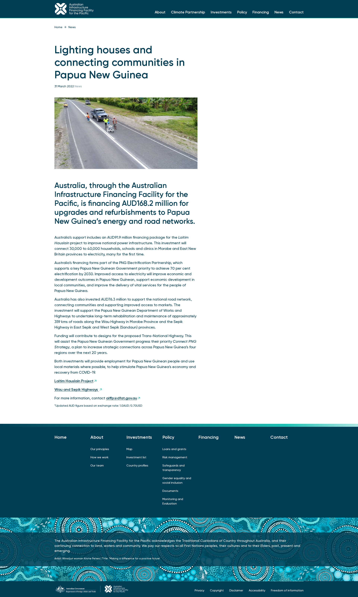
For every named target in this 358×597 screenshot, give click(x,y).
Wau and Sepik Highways (76, 389)
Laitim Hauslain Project (73, 381)
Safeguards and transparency (173, 468)
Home (58, 27)
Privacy (199, 590)
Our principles (99, 449)
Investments (221, 12)
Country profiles (137, 465)
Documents (170, 491)
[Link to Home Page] (83, 9)
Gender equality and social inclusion (176, 480)
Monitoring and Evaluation (172, 501)
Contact (296, 12)
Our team (97, 465)
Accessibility (257, 590)
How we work (99, 457)
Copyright (217, 590)
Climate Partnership (188, 12)
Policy (242, 12)
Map (129, 449)
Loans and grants (174, 449)
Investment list (136, 457)
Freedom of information (287, 590)
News (278, 12)
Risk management (174, 457)
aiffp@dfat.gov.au (121, 398)
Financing (260, 12)
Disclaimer (236, 590)
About (160, 12)
